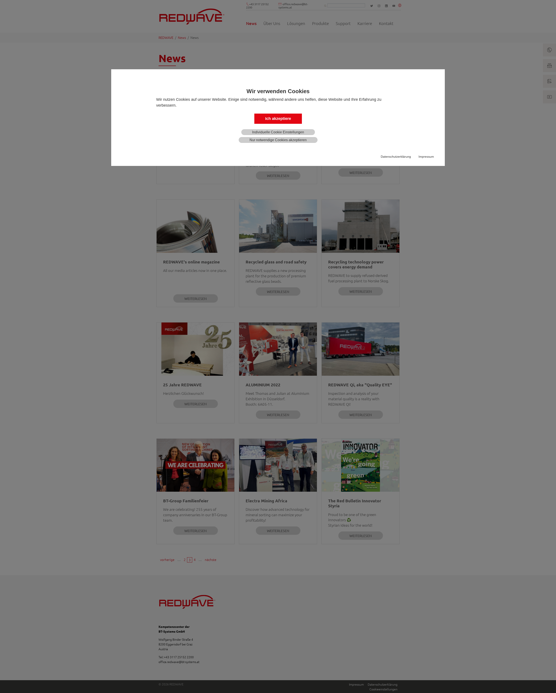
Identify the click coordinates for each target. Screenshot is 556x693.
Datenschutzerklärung (396, 156)
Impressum (426, 156)
